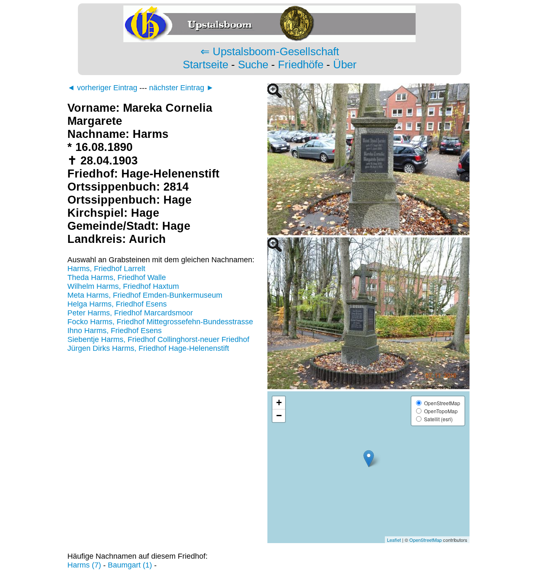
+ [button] (279, 402)
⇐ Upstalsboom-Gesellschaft (269, 51)
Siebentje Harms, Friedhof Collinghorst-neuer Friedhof (158, 339)
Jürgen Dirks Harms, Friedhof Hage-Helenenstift (148, 348)
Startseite (205, 64)
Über (345, 64)
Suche (253, 64)
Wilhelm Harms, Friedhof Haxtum (123, 286)
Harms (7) (84, 565)
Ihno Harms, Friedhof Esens (114, 330)
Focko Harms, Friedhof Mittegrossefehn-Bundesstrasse (160, 322)
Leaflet (394, 539)
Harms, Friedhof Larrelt (106, 268)
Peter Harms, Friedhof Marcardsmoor (130, 313)
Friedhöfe (300, 64)
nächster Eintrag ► (181, 87)
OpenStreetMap (425, 539)
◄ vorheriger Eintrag (102, 87)
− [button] (279, 415)
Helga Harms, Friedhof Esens (117, 304)
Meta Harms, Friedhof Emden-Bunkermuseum (144, 295)
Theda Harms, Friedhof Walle (116, 277)
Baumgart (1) (130, 565)
